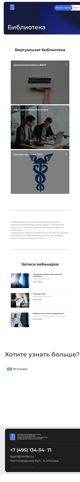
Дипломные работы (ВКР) (30, 64)
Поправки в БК (39, 294)
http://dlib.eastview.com (33, 230)
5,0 (9, 369)
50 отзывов (20, 369)
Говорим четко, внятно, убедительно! (48, 313)
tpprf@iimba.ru (51, 238)
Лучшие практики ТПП (28, 154)
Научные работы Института (31, 109)
